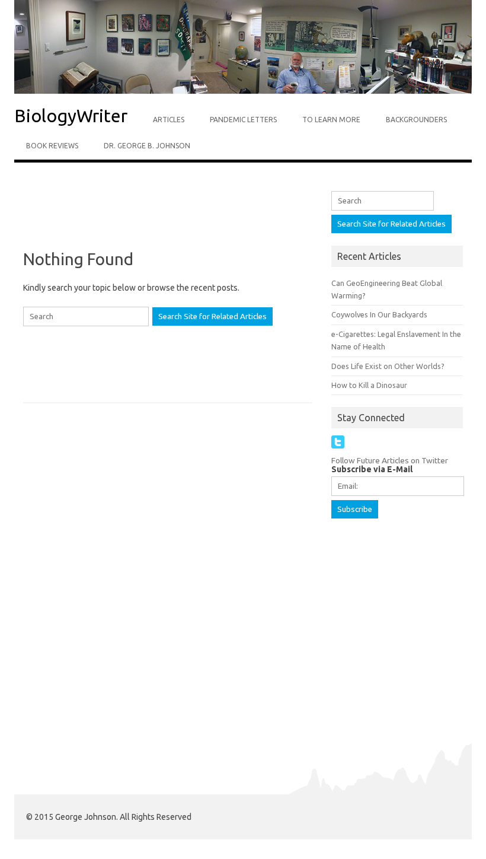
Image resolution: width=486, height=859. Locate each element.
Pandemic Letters (243, 119)
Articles (168, 119)
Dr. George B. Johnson (147, 145)
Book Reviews (52, 145)
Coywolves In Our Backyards (379, 314)
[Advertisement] (215, 221)
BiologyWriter (70, 116)
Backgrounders (416, 119)
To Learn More (331, 119)
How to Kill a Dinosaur (369, 385)
